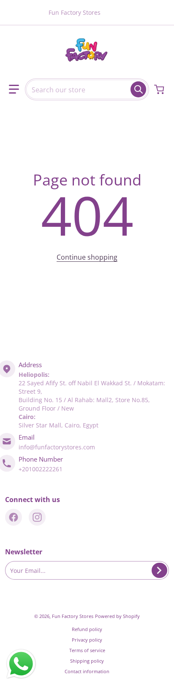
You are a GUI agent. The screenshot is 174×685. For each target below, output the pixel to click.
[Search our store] (138, 89)
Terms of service (87, 650)
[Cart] (160, 89)
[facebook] (13, 517)
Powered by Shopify (117, 616)
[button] (14, 89)
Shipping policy (87, 661)
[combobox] (87, 89)
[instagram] (37, 517)
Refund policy (87, 629)
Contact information (87, 671)
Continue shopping (87, 257)
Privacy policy (87, 640)
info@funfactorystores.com (57, 447)
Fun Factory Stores (72, 616)
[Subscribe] (159, 570)
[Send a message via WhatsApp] (21, 664)
